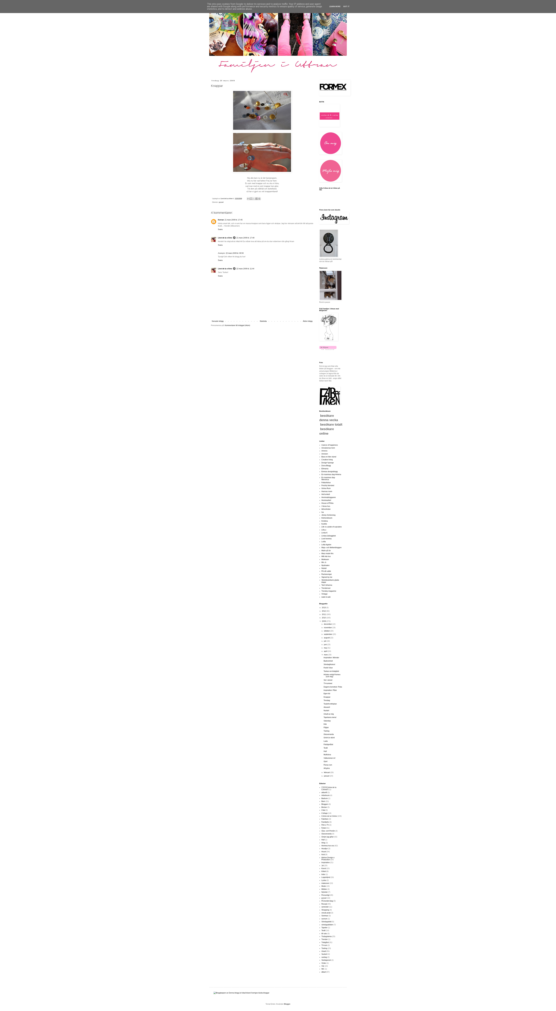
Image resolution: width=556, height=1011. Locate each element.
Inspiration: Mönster (331, 658)
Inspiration (325, 862)
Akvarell (327, 707)
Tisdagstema (326, 936)
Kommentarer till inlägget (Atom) (237, 325)
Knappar (327, 697)
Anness (324, 451)
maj (325, 648)
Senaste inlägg (218, 321)
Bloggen (324, 804)
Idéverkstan (326, 509)
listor (323, 874)
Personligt (325, 895)
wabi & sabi (326, 597)
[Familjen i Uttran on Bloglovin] (327, 349)
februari (327, 772)
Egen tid (327, 694)
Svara (220, 229)
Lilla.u (323, 530)
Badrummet (328, 661)
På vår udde (326, 571)
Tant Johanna (326, 585)
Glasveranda (329, 734)
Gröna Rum (326, 488)
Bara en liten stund (328, 457)
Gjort (325, 761)
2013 (324, 608)
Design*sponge (327, 463)
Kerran (221, 220)
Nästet (324, 568)
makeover (325, 883)
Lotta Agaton (326, 545)
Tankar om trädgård (331, 671)
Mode (323, 886)
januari (327, 776)
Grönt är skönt (329, 738)
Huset (323, 852)
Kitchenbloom (326, 518)
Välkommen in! (329, 758)
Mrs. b (323, 562)
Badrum (324, 798)
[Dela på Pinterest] (259, 198)
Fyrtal (323, 828)
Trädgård (325, 942)
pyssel (221, 202)
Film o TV (325, 825)
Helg (323, 843)
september (328, 634)
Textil (326, 748)
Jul (322, 866)
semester (325, 907)
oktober (327, 631)
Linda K (324, 533)
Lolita (323, 542)
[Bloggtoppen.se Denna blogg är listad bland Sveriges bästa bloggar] (241, 993)
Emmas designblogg (329, 472)
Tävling (326, 731)
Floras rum (328, 765)
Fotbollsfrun (326, 483)
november (328, 628)
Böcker (324, 807)
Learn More (334, 7)
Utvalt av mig (329, 714)
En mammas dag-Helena (331, 474)
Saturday (327, 721)
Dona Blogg (326, 466)
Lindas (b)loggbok (328, 536)
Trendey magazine (328, 591)
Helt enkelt (325, 494)
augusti (327, 638)
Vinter (323, 963)
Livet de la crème (225, 238)
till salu (324, 934)
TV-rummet (328, 683)
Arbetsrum (325, 795)
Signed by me (326, 577)
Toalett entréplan (330, 704)
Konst (323, 868)
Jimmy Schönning (328, 515)
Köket (323, 871)
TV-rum (324, 945)
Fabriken (324, 819)
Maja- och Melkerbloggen (331, 548)
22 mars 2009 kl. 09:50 (235, 253)
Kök (325, 724)
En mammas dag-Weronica (328, 478)
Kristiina (324, 521)
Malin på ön (326, 551)
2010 (324, 618)
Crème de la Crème (329, 816)
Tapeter (324, 928)
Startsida (263, 321)
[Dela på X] (253, 198)
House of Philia (327, 503)
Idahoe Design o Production (327, 859)
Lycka (323, 880)
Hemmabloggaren (328, 497)
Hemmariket (326, 500)
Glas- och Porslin (328, 831)
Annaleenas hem (328, 448)
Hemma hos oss (327, 846)
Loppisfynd (325, 877)
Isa (322, 512)
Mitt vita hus (326, 556)
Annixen (324, 454)
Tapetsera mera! (330, 717)
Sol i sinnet (328, 680)
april (326, 651)
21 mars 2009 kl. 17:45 (234, 220)
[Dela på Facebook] (256, 198)
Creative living (327, 460)
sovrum (324, 919)
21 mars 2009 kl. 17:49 (245, 238)
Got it (346, 7)
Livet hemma (326, 539)
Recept (324, 904)
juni (325, 645)
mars (326, 655)
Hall (325, 751)
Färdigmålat (328, 744)
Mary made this (327, 553)
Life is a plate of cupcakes (331, 527)
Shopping (325, 910)
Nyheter (324, 892)
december (328, 624)
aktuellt (324, 792)
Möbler (324, 889)
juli (325, 641)
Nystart (326, 711)
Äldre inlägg (307, 321)
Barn (323, 801)
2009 (324, 621)
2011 (324, 614)
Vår (322, 966)
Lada (326, 741)
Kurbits (324, 524)
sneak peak (326, 913)
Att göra (327, 768)
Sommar (324, 916)
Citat (323, 810)
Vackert (324, 954)
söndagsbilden (327, 925)
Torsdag (327, 700)
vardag (324, 957)
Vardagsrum (326, 960)
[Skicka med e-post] (248, 198)
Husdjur (324, 849)
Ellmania (324, 469)
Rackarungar (326, 574)
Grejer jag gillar (327, 837)
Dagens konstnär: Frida (333, 687)
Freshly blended (327, 485)
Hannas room (326, 491)
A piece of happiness (329, 445)
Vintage (324, 594)
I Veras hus (325, 506)
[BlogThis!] (251, 198)
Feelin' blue (328, 668)
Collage (324, 813)
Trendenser (326, 588)
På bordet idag (327, 901)
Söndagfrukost (329, 664)
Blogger (287, 1004)
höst (323, 855)
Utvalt (323, 951)
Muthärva (327, 755)
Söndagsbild (326, 922)
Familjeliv (325, 822)
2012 (324, 611)
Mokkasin (325, 559)
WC (322, 969)
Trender (324, 939)
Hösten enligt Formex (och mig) (332, 676)
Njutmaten (325, 565)
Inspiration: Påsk (330, 690)
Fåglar (326, 727)
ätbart (323, 972)
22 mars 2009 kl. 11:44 (245, 269)
